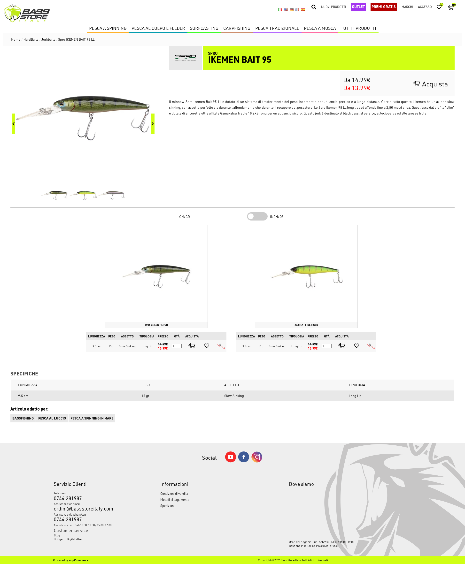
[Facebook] (243, 461)
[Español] (303, 10)
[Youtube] (230, 461)
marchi (407, 7)
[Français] (297, 10)
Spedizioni (167, 505)
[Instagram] (256, 461)
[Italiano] (280, 10)
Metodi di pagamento (174, 499)
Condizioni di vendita (174, 493)
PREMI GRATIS (384, 6)
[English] (286, 10)
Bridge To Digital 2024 (68, 539)
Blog (57, 535)
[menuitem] (93, 535)
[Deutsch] (291, 10)
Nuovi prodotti (333, 7)
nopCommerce (78, 560)
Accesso (425, 7)
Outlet (358, 6)
